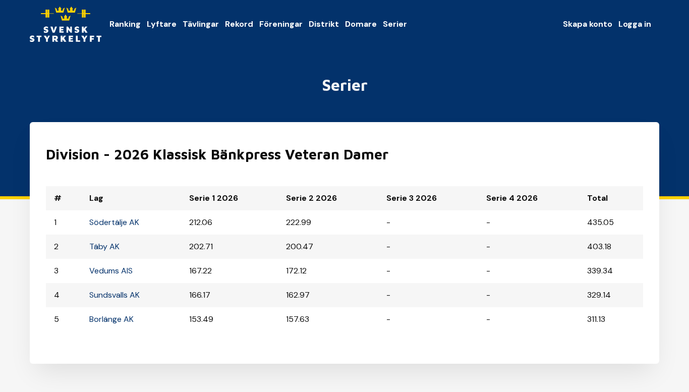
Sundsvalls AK (114, 295)
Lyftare (162, 24)
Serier (395, 24)
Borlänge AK (111, 319)
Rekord (239, 24)
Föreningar (281, 24)
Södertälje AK (114, 222)
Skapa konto (587, 24)
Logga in (634, 24)
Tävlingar (201, 24)
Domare (361, 24)
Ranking (125, 24)
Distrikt (324, 24)
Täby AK (104, 246)
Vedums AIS (111, 270)
